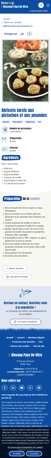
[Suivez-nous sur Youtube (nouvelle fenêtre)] (22, 388)
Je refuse (17, 454)
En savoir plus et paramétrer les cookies (25, 447)
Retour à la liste (16, 268)
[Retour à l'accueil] (7, 3)
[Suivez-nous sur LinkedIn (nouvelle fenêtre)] (13, 388)
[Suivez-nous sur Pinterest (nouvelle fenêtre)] (39, 388)
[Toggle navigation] (48, 6)
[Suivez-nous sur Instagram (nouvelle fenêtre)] (30, 388)
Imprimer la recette (19, 277)
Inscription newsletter (27, 322)
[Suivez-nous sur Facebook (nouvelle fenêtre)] (4, 388)
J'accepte (34, 454)
